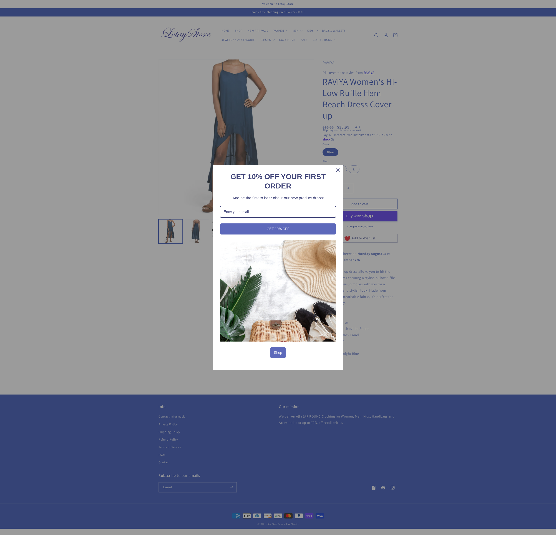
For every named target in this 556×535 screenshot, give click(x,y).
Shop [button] (278, 353)
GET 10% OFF (278, 229)
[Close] (338, 170)
